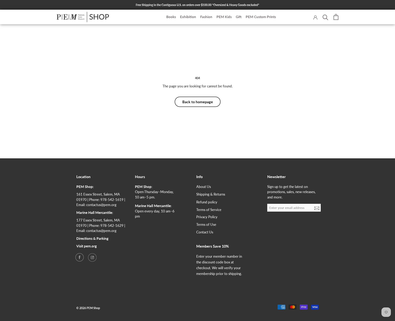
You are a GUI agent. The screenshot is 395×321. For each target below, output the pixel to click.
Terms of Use (206, 224)
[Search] (325, 17)
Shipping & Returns (210, 194)
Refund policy (206, 202)
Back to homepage (197, 102)
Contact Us (204, 232)
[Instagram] (92, 257)
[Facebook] (79, 257)
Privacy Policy (206, 217)
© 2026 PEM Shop (88, 308)
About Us (203, 186)
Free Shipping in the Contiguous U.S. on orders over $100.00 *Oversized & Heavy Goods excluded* (197, 5)
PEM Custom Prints (261, 17)
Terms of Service (208, 209)
